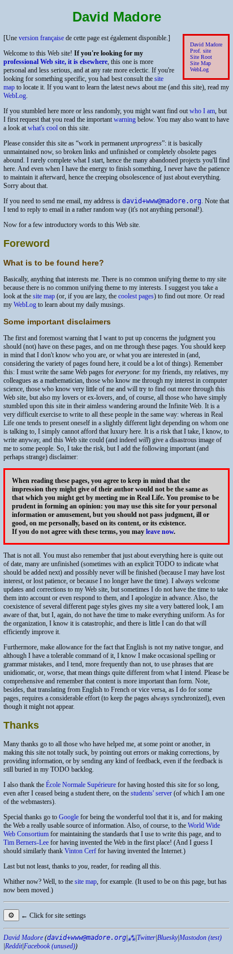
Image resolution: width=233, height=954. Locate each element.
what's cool (43, 128)
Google (69, 817)
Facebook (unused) (49, 946)
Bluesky (167, 938)
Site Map (200, 63)
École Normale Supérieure (81, 785)
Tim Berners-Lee (26, 842)
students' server (151, 793)
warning (125, 119)
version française (41, 38)
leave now (160, 532)
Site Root (201, 57)
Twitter (146, 938)
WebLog (199, 69)
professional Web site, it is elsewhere (55, 62)
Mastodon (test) (200, 938)
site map (44, 296)
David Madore (206, 44)
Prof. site (200, 51)
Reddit (13, 946)
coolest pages (136, 296)
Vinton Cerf (80, 851)
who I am (202, 111)
